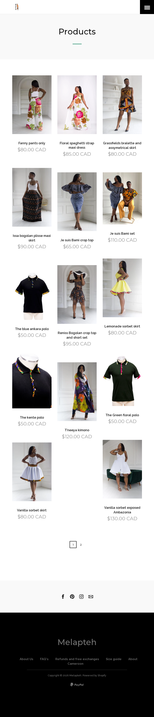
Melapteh (77, 642)
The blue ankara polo (32, 329)
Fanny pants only (31, 143)
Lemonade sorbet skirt (122, 326)
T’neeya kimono (77, 430)
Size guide (114, 659)
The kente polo (32, 417)
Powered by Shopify (94, 675)
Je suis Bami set (122, 233)
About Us (26, 659)
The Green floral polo (122, 415)
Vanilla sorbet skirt (32, 510)
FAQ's (44, 659)
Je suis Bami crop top (76, 240)
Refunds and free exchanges (77, 659)
